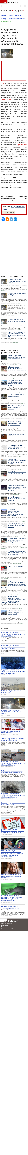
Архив (11, 16)
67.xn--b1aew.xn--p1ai (9, 59)
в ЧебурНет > (6, 21)
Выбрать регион (5, 926)
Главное (4, 16)
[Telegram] (11, 219)
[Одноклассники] (7, 219)
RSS (12, 928)
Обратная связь (5, 925)
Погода (4, 19)
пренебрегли (22, 144)
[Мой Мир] (15, 219)
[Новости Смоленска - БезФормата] (9, 2)
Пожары (23, 19)
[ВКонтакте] (3, 219)
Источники (18, 16)
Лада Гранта (6, 100)
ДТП (2, 83)
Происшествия (13, 19)
